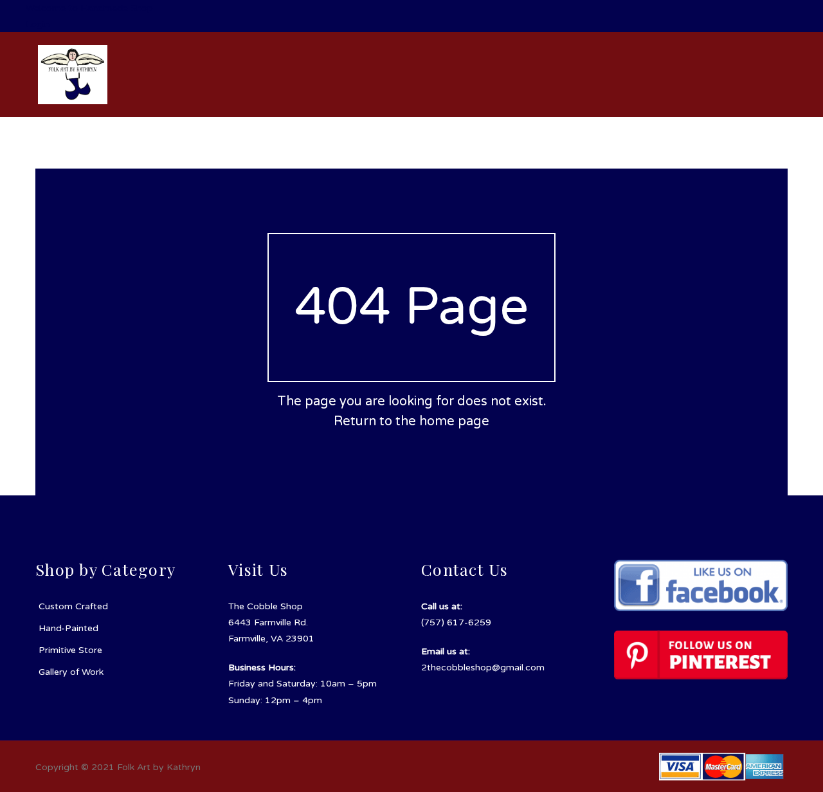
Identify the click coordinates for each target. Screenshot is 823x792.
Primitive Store (70, 650)
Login (38, 24)
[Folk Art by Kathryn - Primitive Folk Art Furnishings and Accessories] (72, 74)
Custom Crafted (73, 606)
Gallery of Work (71, 672)
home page (454, 421)
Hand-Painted (68, 628)
